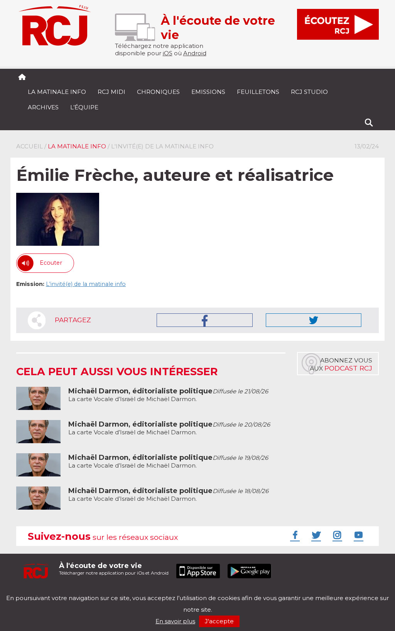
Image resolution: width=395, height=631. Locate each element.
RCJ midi (111, 91)
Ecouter (51, 262)
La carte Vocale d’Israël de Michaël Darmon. (168, 395)
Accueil (29, 146)
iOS (167, 53)
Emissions (208, 91)
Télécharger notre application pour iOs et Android (114, 568)
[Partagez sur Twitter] (313, 320)
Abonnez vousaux (341, 364)
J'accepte (219, 621)
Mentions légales (40, 591)
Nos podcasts (146, 591)
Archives (43, 107)
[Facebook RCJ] (294, 534)
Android (194, 53)
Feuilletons (258, 91)
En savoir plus (175, 621)
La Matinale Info (57, 91)
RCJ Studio (309, 91)
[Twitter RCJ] (315, 534)
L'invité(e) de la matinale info (86, 284)
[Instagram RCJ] (336, 534)
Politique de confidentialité (95, 591)
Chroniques (158, 91)
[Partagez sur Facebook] (205, 320)
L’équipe (84, 107)
